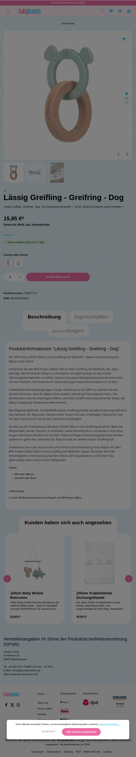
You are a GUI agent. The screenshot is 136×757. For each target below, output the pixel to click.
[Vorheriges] (118, 154)
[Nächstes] (127, 154)
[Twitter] (12, 706)
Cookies (107, 751)
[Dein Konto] (119, 10)
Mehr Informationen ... (110, 724)
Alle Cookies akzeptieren (81, 731)
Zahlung (68, 751)
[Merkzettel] (111, 10)
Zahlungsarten (68, 693)
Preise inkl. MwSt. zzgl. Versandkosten (27, 224)
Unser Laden (45, 708)
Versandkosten (66, 740)
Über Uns (43, 702)
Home (41, 693)
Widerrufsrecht (92, 751)
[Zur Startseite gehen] (30, 10)
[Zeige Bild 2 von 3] (126, 98)
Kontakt (42, 714)
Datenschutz (54, 751)
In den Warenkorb (58, 276)
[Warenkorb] (128, 10)
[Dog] (8, 262)
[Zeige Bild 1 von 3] (126, 93)
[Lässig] (5, 191)
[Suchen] (102, 10)
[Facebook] (6, 706)
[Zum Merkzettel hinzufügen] (124, 39)
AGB (78, 751)
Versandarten (90, 693)
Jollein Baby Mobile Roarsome (26, 595)
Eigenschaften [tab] (91, 317)
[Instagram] (18, 706)
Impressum (37, 751)
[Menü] (8, 10)
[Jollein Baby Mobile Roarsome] (35, 563)
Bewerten (9, 235)
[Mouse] (18, 262)
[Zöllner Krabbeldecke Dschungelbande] (101, 563)
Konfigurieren (48, 731)
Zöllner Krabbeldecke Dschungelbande (94, 595)
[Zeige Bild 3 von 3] (126, 102)
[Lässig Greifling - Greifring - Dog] (68, 95)
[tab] (44, 320)
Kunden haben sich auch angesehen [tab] (68, 522)
